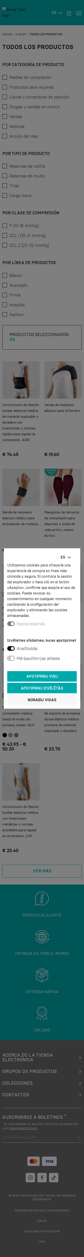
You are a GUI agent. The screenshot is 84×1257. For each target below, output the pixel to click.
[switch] (11, 648)
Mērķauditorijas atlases (38, 658)
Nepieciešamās (31, 624)
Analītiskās (27, 648)
